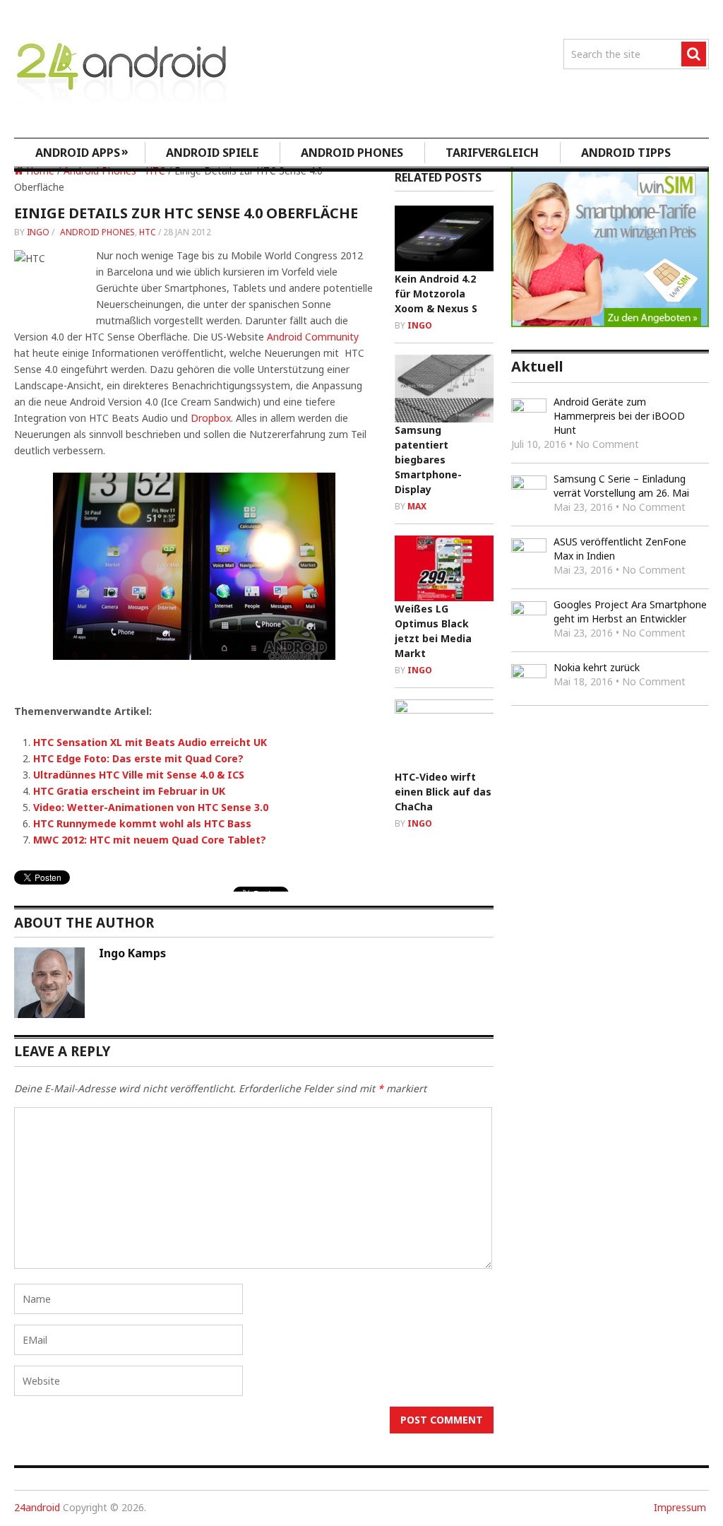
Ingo (38, 232)
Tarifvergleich (492, 152)
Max (416, 506)
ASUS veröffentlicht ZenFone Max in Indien (620, 548)
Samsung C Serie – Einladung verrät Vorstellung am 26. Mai (621, 485)
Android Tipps (626, 152)
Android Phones (352, 152)
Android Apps (82, 151)
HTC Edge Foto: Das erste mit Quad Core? (138, 758)
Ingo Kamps (132, 953)
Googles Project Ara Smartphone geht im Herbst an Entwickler (630, 611)
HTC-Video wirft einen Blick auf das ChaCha (443, 791)
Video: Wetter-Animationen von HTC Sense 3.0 (150, 807)
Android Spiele (212, 152)
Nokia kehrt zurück (597, 667)
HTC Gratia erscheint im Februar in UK (129, 791)
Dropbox (211, 418)
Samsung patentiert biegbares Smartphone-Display (428, 459)
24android (37, 1507)
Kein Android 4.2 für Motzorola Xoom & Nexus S (436, 293)
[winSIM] (609, 323)
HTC (147, 232)
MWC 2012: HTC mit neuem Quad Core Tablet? (149, 839)
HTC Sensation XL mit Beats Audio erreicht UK (150, 742)
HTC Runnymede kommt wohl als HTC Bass (142, 823)
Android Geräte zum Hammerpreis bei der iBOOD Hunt (619, 416)
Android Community (313, 336)
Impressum (680, 1507)
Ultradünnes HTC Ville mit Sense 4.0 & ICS (138, 774)
